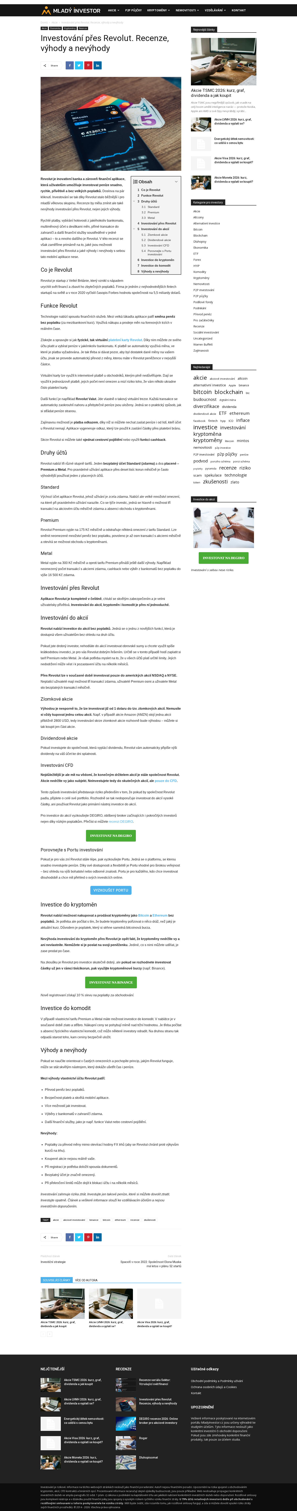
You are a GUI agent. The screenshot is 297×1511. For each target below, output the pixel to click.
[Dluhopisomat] (126, 1462)
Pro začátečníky (203, 320)
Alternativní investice (206, 223)
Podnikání (199, 308)
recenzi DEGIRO (121, 821)
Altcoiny (198, 217)
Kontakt (239, 10)
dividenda (229, 407)
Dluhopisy (199, 241)
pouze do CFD (166, 781)
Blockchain (200, 235)
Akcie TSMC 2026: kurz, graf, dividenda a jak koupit (218, 93)
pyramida (210, 468)
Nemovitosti (186, 10)
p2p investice (223, 448)
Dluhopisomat (148, 1457)
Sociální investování (206, 332)
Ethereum (160, 915)
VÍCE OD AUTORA (86, 1280)
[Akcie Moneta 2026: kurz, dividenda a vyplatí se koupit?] (201, 183)
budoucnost (205, 399)
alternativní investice (209, 385)
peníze (244, 454)
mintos (243, 441)
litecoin (229, 441)
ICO (231, 421)
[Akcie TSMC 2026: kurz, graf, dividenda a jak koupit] (63, 1304)
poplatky (197, 468)
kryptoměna (207, 434)
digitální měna (227, 400)
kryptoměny (207, 440)
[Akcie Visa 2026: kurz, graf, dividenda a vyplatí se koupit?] (159, 1304)
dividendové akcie (204, 414)
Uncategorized (202, 338)
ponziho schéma (220, 461)
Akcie (112, 10)
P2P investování (203, 290)
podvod (200, 461)
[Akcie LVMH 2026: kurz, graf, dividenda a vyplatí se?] (111, 1304)
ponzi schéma (241, 461)
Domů (44, 22)
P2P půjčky (133, 10)
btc (248, 393)
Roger (143, 1438)
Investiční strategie (53, 1262)
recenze (134, 1219)
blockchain (229, 392)
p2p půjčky (227, 454)
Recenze (83, 28)
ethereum (120, 1219)
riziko (245, 468)
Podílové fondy (203, 302)
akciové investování (74, 1219)
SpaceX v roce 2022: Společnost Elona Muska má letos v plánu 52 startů (151, 1264)
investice (205, 427)
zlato (235, 482)
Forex (197, 260)
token (196, 482)
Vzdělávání (214, 10)
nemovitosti (202, 447)
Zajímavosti (201, 350)
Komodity (199, 272)
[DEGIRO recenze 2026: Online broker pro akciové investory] (126, 1424)
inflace (243, 420)
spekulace (213, 475)
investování (233, 427)
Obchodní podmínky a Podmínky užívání (217, 1381)
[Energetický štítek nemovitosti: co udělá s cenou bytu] (201, 144)
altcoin (243, 378)
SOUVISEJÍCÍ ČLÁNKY (56, 1280)
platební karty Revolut (125, 340)
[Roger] (126, 1443)
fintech (213, 421)
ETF (195, 254)
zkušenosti (150, 1219)
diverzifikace (206, 406)
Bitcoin (143, 915)
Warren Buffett (203, 344)
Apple (232, 385)
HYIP (196, 266)
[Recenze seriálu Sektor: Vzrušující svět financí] (126, 1385)
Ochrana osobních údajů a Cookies (214, 1387)
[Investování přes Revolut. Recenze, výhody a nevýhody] (126, 1404)
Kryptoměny (157, 10)
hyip (223, 421)
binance (94, 1219)
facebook (199, 421)
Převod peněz (202, 314)
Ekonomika (55, 28)
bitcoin (106, 1219)
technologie (235, 475)
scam (197, 475)
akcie (56, 1219)
